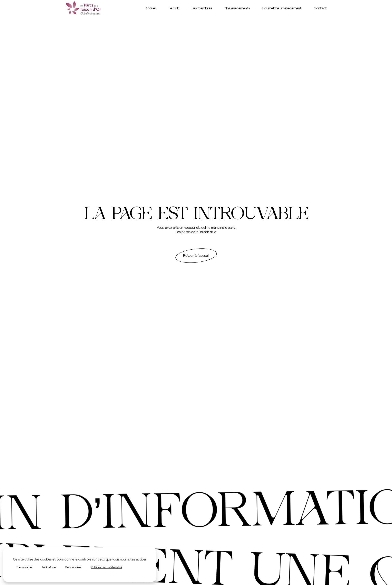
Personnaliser (73, 567)
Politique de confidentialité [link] (106, 567)
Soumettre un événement (281, 8)
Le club (174, 8)
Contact (320, 8)
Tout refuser (49, 567)
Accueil (150, 8)
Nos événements (237, 8)
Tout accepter (24, 567)
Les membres (202, 8)
